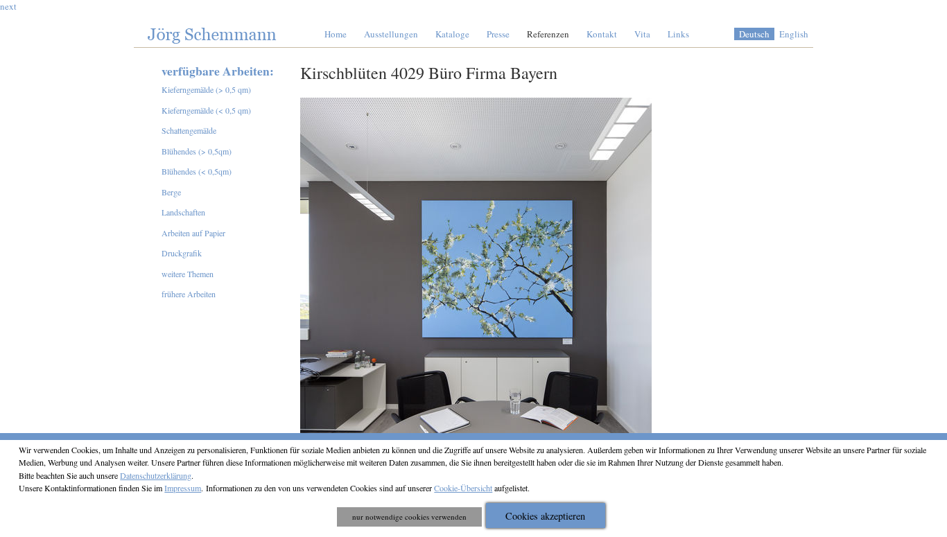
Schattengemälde (189, 130)
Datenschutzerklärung (155, 475)
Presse (498, 34)
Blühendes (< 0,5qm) (197, 171)
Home (335, 34)
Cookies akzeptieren (545, 515)
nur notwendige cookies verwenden (409, 516)
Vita (642, 34)
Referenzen (548, 34)
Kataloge (452, 34)
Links (678, 34)
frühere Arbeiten (189, 293)
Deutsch (754, 34)
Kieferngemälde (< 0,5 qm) (206, 110)
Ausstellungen (391, 34)
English (793, 34)
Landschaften (183, 212)
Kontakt (602, 34)
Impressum (182, 487)
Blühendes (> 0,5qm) (197, 151)
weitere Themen (188, 273)
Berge (171, 191)
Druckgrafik (182, 252)
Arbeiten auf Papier (193, 232)
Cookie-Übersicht (463, 487)
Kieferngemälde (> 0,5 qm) (206, 89)
